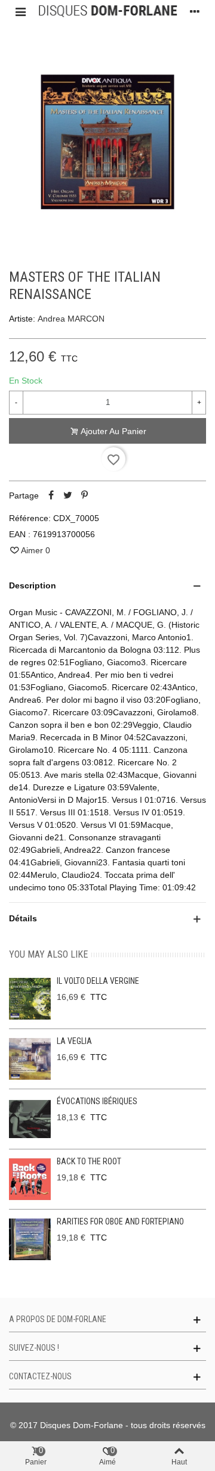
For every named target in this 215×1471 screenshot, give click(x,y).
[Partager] (51, 495)
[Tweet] (67, 495)
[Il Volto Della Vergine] (30, 999)
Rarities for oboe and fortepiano (120, 1221)
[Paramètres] (194, 11)
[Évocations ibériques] (30, 1119)
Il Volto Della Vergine (98, 981)
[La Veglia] (30, 1059)
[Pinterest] (84, 495)
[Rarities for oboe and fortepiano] (30, 1239)
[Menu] (20, 11)
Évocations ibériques (97, 1101)
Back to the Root (89, 1161)
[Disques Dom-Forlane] (107, 11)
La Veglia (74, 1041)
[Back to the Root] (30, 1179)
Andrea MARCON (71, 318)
